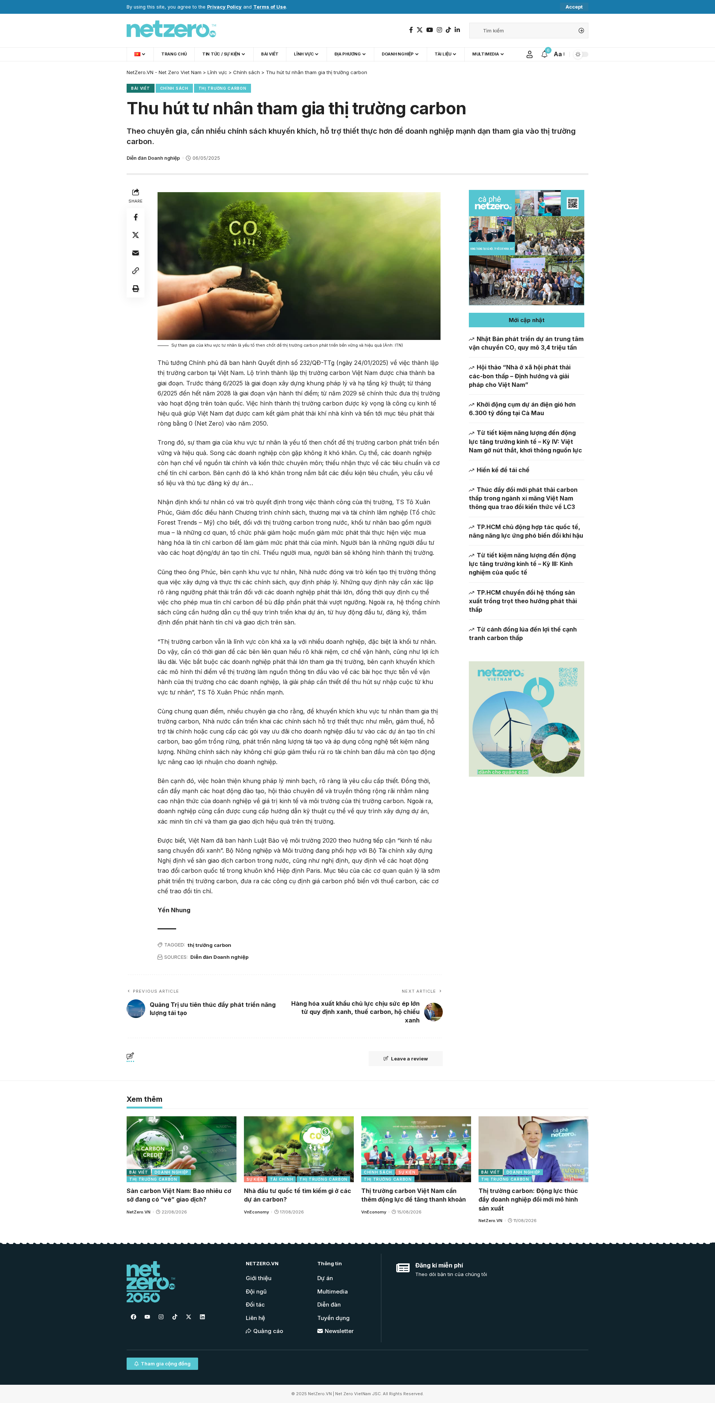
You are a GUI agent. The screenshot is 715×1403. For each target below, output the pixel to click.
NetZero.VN (138, 1212)
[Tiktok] (174, 1316)
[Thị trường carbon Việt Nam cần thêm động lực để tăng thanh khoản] (416, 1149)
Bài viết (140, 88)
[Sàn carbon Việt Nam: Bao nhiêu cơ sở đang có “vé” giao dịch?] (181, 1149)
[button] (526, 320)
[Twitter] (420, 30)
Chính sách (174, 88)
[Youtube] (147, 1316)
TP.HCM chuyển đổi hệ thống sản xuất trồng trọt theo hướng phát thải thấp (523, 601)
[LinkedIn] (457, 30)
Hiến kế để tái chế (503, 470)
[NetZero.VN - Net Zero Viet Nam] (171, 30)
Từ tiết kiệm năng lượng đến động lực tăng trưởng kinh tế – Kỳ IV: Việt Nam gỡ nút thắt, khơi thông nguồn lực (525, 441)
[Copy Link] (135, 271)
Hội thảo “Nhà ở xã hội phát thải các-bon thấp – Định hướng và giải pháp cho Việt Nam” (520, 375)
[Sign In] (529, 54)
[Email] (135, 253)
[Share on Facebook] (135, 217)
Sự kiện (255, 1179)
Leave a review (409, 1059)
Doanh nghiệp (171, 1172)
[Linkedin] (202, 1316)
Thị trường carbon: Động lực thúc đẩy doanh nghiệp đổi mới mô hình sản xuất (528, 1199)
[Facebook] (411, 30)
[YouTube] (430, 30)
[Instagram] (439, 30)
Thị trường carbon (222, 88)
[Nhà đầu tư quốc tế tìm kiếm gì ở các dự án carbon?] (299, 1149)
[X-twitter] (188, 1316)
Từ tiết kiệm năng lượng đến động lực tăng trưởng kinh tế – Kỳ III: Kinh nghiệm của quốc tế (522, 563)
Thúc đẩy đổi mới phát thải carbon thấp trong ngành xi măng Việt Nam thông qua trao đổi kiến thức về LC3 (523, 498)
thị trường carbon (209, 945)
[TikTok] (448, 30)
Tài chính (281, 1179)
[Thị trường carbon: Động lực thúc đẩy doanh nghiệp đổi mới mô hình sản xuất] (533, 1149)
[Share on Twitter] (135, 235)
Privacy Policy (224, 7)
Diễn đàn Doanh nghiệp (153, 158)
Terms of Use (269, 7)
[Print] (135, 289)
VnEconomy (256, 1212)
